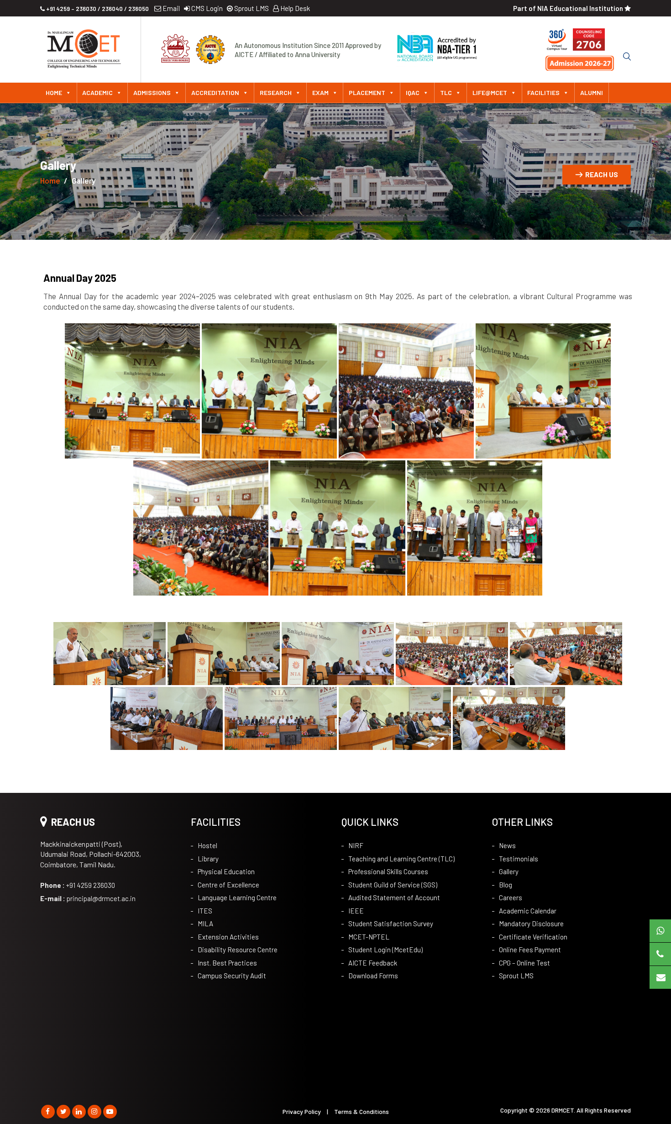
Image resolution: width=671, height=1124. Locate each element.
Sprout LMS (251, 8)
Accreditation (215, 92)
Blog (505, 885)
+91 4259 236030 (77, 885)
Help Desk (294, 8)
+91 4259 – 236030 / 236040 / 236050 (97, 8)
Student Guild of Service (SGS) (392, 885)
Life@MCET (489, 92)
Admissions (152, 92)
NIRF (355, 845)
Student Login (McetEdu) (385, 949)
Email (170, 8)
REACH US (601, 174)
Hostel (207, 845)
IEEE (356, 911)
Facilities (543, 92)
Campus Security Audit (232, 975)
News (507, 845)
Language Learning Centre (237, 897)
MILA (205, 923)
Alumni (591, 92)
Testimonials (518, 859)
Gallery (509, 871)
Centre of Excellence (228, 885)
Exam (320, 92)
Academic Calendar (527, 911)
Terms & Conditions (361, 1111)
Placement (367, 92)
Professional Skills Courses (388, 871)
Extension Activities (228, 937)
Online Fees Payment (530, 949)
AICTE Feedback (372, 963)
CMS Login (206, 8)
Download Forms (373, 975)
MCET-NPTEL (368, 937)
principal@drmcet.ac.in (88, 898)
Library (208, 859)
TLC (446, 92)
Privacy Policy (302, 1111)
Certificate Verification (533, 937)
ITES (205, 911)
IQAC (412, 92)
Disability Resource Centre (238, 949)
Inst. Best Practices (227, 963)
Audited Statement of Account (394, 897)
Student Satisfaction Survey (390, 923)
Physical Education (226, 871)
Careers (510, 897)
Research (276, 92)
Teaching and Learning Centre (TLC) (401, 859)
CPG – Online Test (524, 963)
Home (54, 92)
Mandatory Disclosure (531, 923)
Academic (97, 92)
